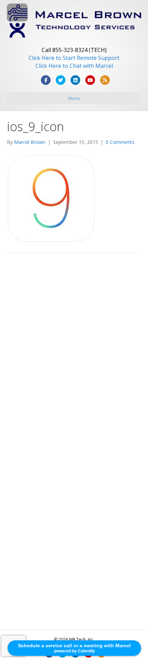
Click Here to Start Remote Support (74, 58)
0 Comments (120, 142)
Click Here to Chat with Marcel (74, 66)
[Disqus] (74, 356)
